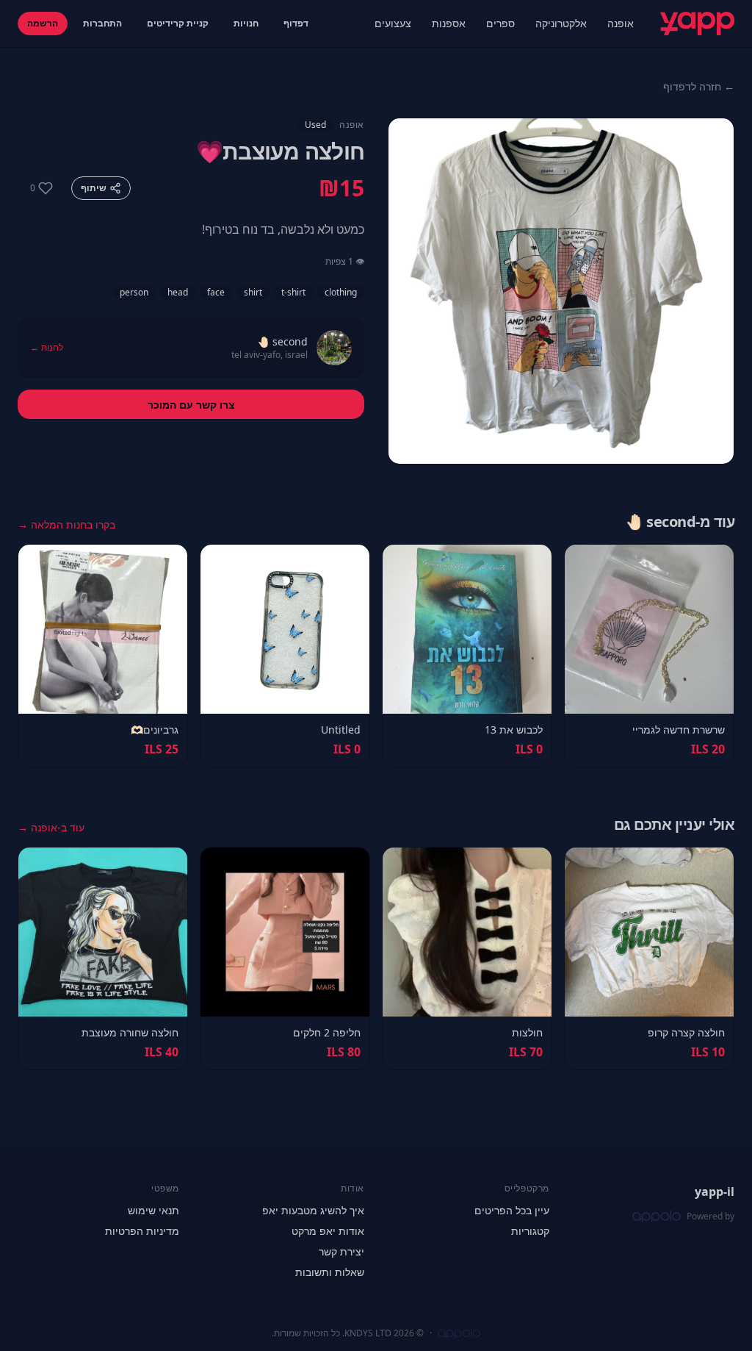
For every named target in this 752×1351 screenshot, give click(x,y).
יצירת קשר (341, 1251)
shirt (253, 292)
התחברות (102, 23)
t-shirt (293, 292)
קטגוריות (530, 1231)
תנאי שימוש (153, 1210)
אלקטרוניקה (561, 23)
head (177, 292)
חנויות (246, 23)
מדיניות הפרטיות (142, 1231)
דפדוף (295, 23)
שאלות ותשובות (329, 1272)
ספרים (500, 23)
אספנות (449, 23)
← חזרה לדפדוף (698, 86)
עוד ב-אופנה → (51, 827)
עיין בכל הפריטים (511, 1210)
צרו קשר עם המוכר (191, 405)
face (216, 292)
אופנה (620, 23)
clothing (341, 292)
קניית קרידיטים (178, 23)
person (134, 292)
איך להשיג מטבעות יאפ (313, 1210)
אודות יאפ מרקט (328, 1231)
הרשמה (42, 23)
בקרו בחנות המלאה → (66, 524)
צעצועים (393, 23)
